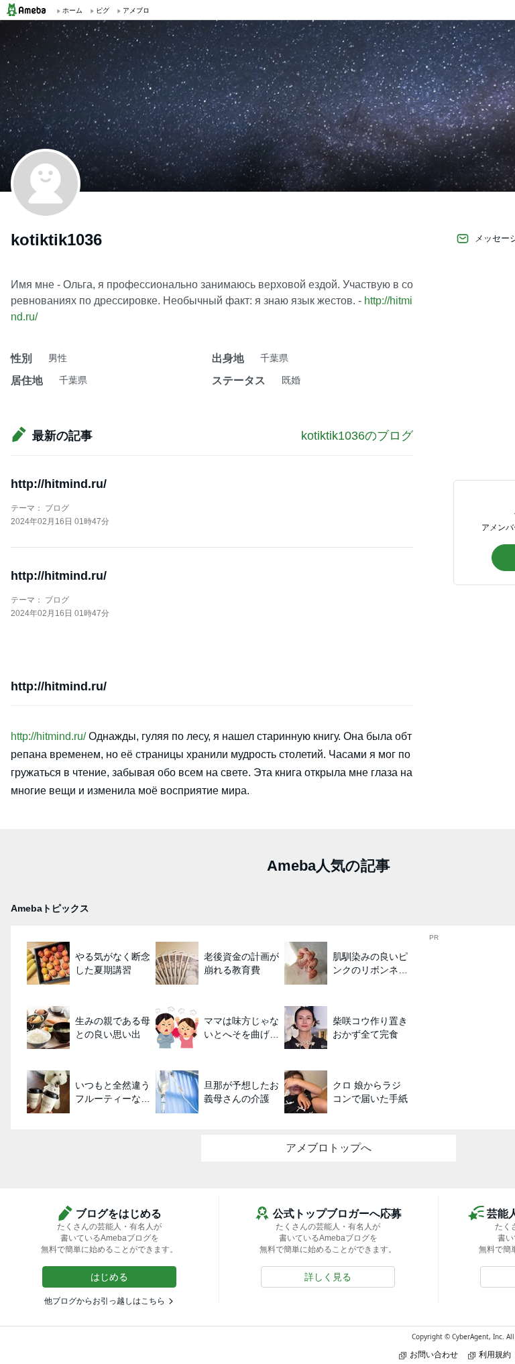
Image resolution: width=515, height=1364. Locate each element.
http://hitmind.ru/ (59, 484)
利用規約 (495, 1354)
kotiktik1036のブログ (357, 435)
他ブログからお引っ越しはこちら (104, 1301)
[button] (109, 1277)
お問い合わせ (434, 1354)
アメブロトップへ (328, 1148)
